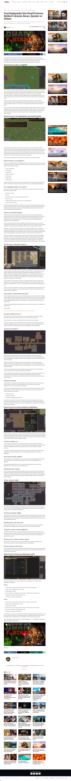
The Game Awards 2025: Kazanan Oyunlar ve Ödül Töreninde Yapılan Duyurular (24, 738)
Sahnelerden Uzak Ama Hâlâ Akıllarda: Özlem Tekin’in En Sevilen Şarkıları (10, 762)
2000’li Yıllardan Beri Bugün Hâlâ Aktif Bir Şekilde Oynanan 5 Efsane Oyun (10, 738)
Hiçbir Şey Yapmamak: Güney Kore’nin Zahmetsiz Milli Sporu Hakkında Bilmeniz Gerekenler (56, 28)
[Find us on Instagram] (62, 2)
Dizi (34, 721)
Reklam (62, 778)
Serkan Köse (8, 27)
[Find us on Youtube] (64, 2)
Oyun (8, 10)
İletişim (66, 778)
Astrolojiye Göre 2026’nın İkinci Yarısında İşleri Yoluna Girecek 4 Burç (39, 750)
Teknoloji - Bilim (52, 173)
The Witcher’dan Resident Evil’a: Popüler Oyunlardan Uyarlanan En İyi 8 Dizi (38, 724)
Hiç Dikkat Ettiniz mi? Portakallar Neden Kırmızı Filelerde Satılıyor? (38, 762)
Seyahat (42, 1)
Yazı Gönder (51, 1)
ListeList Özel (24, 1)
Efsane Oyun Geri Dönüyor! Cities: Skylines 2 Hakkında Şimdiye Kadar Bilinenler (38, 683)
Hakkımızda (37, 778)
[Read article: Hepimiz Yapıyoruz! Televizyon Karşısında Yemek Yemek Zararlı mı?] (57, 188)
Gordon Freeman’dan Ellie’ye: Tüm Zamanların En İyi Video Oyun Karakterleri (10, 724)
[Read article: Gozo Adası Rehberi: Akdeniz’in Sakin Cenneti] (24, 757)
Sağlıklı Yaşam (22, 746)
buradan (31, 619)
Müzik (6, 759)
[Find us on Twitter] (60, 2)
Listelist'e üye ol (24, 669)
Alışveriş (29, 1)
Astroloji (36, 746)
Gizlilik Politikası (46, 778)
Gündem (18, 1)
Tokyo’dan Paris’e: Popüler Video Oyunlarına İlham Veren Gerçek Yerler (10, 750)
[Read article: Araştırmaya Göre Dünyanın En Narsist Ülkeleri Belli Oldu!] (57, 152)
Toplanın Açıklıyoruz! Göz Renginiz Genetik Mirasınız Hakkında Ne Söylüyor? (57, 17)
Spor (50, 22)
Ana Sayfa (14, 1)
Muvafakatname (52, 778)
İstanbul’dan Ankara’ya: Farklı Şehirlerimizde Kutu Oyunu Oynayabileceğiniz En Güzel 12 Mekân (57, 168)
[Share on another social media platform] (44, 54)
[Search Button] (66, 2)
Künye (41, 778)
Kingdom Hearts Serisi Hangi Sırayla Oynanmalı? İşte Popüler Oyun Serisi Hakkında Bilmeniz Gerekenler (39, 697)
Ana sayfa (5, 10)
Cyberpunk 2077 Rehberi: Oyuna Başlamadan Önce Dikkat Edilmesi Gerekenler (19, 310)
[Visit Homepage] (7, 2)
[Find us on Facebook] (31, 774)
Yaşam (33, 1)
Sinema (37, 1)
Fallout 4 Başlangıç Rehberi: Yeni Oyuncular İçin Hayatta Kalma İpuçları (39, 711)
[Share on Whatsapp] (41, 54)
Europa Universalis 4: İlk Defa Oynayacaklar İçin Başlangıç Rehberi (10, 683)
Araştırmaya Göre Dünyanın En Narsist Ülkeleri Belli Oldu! (56, 155)
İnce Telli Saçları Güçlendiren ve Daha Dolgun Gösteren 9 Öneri (24, 750)
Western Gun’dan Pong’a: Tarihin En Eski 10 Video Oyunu (38, 738)
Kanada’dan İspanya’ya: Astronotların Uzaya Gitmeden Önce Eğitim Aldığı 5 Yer (57, 179)
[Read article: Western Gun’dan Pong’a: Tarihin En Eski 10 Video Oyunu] (39, 732)
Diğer (46, 1)
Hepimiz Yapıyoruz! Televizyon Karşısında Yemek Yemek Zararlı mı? (57, 190)
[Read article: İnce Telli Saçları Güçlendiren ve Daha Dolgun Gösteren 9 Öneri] (24, 745)
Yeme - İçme (36, 759)
